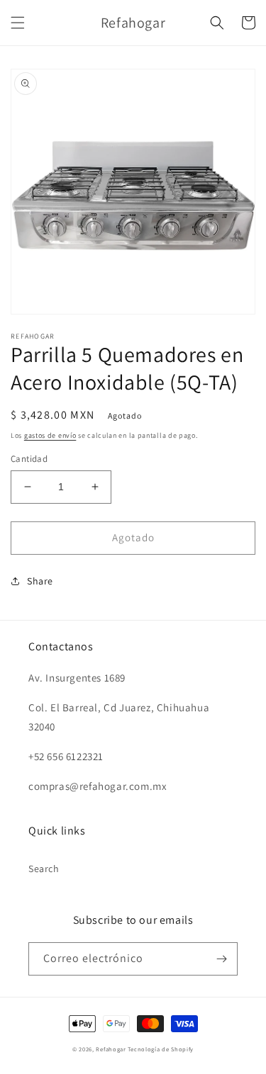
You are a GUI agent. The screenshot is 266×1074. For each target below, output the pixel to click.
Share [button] (40, 581)
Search (44, 868)
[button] (17, 22)
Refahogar (111, 1049)
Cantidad (29, 459)
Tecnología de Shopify (161, 1049)
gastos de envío (50, 435)
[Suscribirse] (221, 959)
